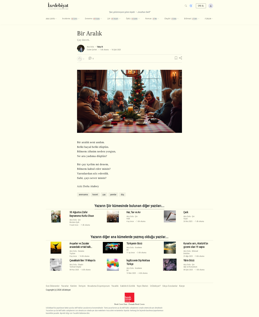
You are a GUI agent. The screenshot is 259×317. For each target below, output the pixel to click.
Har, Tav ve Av (134, 212)
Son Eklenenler (53, 286)
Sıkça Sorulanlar (169, 286)
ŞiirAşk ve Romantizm (190, 265)
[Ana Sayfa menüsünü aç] (56, 18)
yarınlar (113, 194)
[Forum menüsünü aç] (212, 18)
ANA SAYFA (50, 19)
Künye (182, 286)
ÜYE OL (201, 6)
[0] (79, 58)
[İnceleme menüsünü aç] (79, 18)
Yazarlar (65, 286)
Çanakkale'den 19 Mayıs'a (82, 260)
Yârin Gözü (188, 260)
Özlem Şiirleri (92, 49)
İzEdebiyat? (155, 286)
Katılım (73, 286)
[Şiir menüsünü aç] (120, 18)
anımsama (83, 194)
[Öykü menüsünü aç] (139, 18)
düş (122, 194)
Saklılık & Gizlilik (127, 286)
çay (104, 194)
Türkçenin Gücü (134, 243)
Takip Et (100, 47)
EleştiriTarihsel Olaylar (76, 265)
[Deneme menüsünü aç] (101, 18)
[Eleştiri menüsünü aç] (178, 18)
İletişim (82, 286)
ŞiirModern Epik (75, 221)
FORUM (208, 19)
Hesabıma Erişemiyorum (99, 286)
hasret (95, 194)
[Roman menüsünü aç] (158, 18)
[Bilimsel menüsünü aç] (199, 18)
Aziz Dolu (90, 47)
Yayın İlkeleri (142, 286)
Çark (185, 212)
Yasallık (115, 286)
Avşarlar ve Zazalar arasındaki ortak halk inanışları (80, 247)
